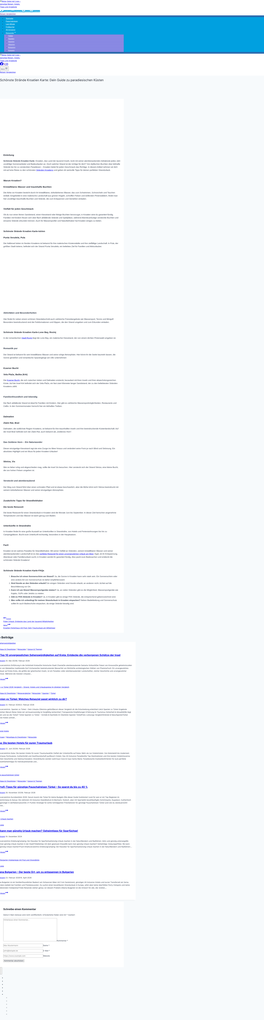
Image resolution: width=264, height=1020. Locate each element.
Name (46, 945)
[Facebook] (1, 65)
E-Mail (46, 951)
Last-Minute (10, 24)
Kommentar (62, 941)
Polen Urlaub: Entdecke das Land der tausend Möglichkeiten (28, 620)
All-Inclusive (10, 30)
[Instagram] (7, 65)
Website (46, 956)
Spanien (45, 693)
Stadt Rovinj (27, 338)
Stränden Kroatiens (44, 170)
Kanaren (11, 50)
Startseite (9, 19)
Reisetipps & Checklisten (16, 737)
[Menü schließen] (1, 970)
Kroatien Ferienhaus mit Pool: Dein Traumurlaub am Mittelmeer (29, 626)
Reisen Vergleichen (8, 14)
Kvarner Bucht (13, 380)
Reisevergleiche (24, 693)
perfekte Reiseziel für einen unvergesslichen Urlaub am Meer (67, 554)
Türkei (53, 693)
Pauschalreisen (12, 21)
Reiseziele (22, 649)
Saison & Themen (35, 649)
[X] (4, 65)
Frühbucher (10, 27)
